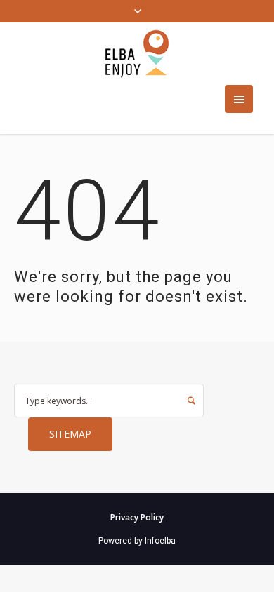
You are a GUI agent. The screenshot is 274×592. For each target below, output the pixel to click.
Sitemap (70, 433)
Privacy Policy (137, 517)
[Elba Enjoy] (137, 53)
